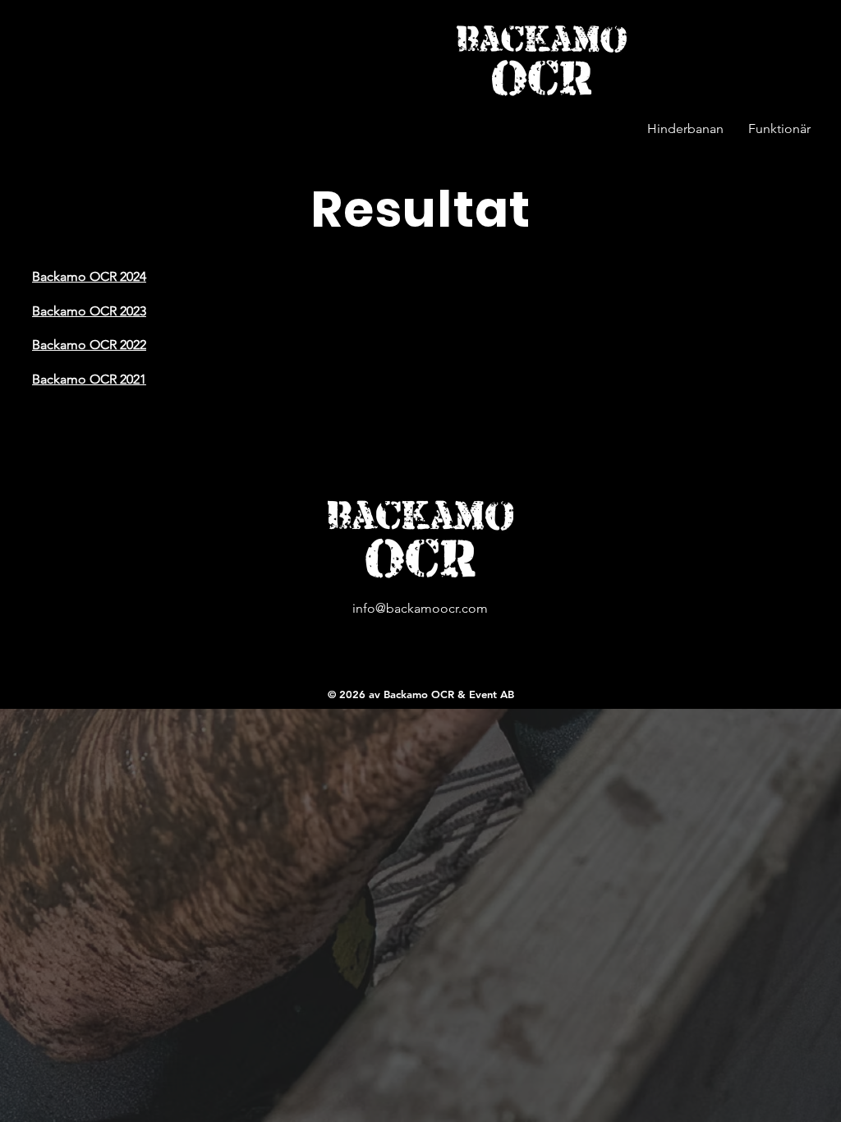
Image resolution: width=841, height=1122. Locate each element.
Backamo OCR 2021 (89, 379)
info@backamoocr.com (420, 608)
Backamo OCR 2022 (89, 344)
